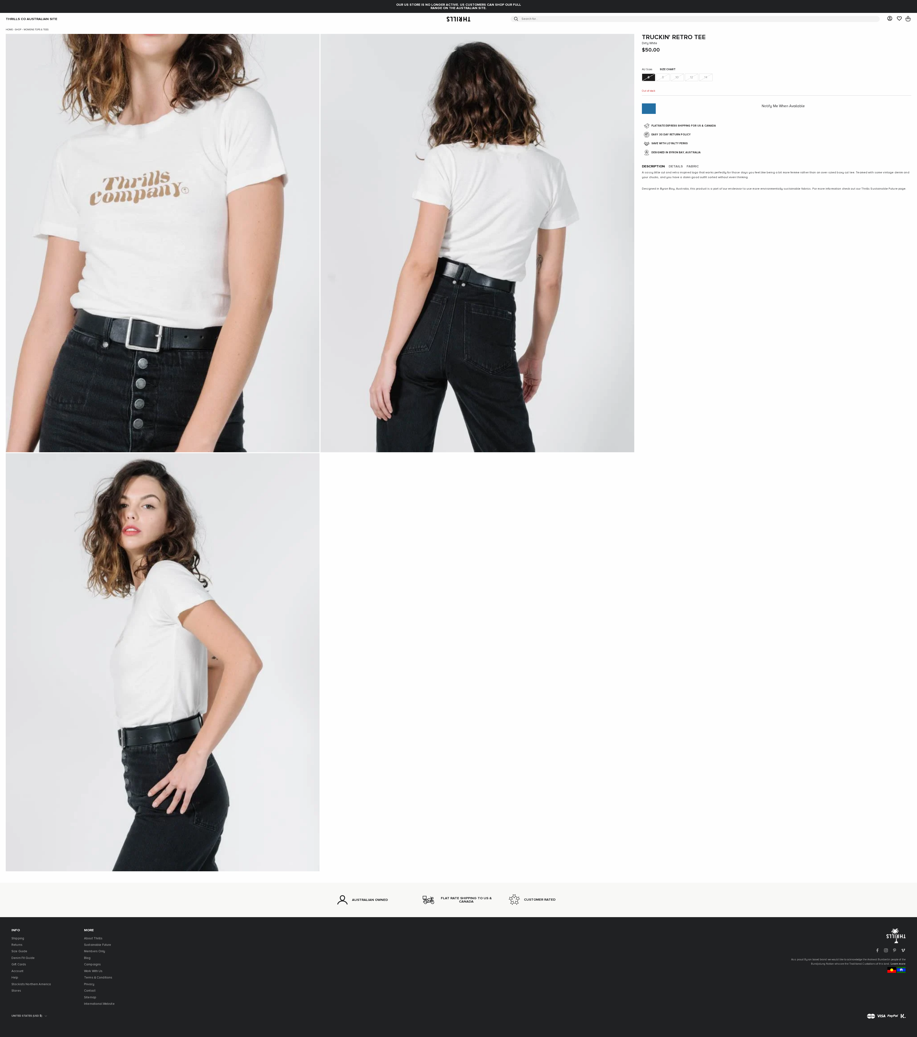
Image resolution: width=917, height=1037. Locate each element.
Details (676, 166)
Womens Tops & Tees (36, 29)
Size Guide (19, 951)
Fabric (693, 166)
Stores (16, 990)
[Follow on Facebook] (877, 950)
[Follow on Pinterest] (894, 950)
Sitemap (90, 997)
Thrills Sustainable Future (879, 188)
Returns (16, 945)
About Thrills (93, 938)
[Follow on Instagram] (886, 950)
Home (9, 29)
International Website (99, 1003)
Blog (87, 958)
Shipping (17, 938)
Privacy (89, 984)
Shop (18, 29)
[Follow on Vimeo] (903, 950)
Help (14, 977)
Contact (90, 990)
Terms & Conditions (98, 977)
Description (653, 166)
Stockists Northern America (31, 984)
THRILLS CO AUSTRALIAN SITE (31, 19)
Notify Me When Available (783, 106)
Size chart (668, 69)
